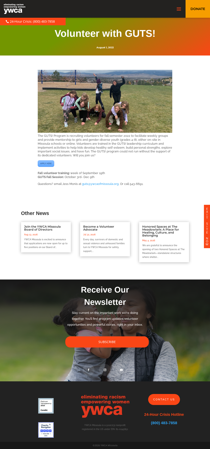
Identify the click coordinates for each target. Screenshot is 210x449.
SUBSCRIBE (107, 342)
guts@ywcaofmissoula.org (100, 184)
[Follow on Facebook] (88, 370)
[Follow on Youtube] (121, 370)
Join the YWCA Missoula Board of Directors (42, 228)
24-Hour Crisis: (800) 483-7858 (32, 21)
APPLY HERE (46, 163)
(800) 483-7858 (164, 423)
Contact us (164, 399)
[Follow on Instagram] (105, 370)
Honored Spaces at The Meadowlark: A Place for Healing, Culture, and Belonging (160, 231)
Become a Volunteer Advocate (98, 228)
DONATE (197, 9)
